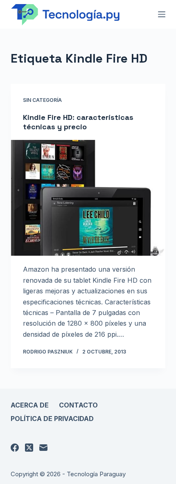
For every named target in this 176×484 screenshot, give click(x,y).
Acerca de (30, 405)
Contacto (78, 405)
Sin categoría (42, 100)
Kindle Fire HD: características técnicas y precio (78, 122)
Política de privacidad (52, 418)
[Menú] (161, 14)
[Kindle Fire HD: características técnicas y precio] (88, 198)
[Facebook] (15, 447)
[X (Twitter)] (29, 447)
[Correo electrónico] (43, 447)
